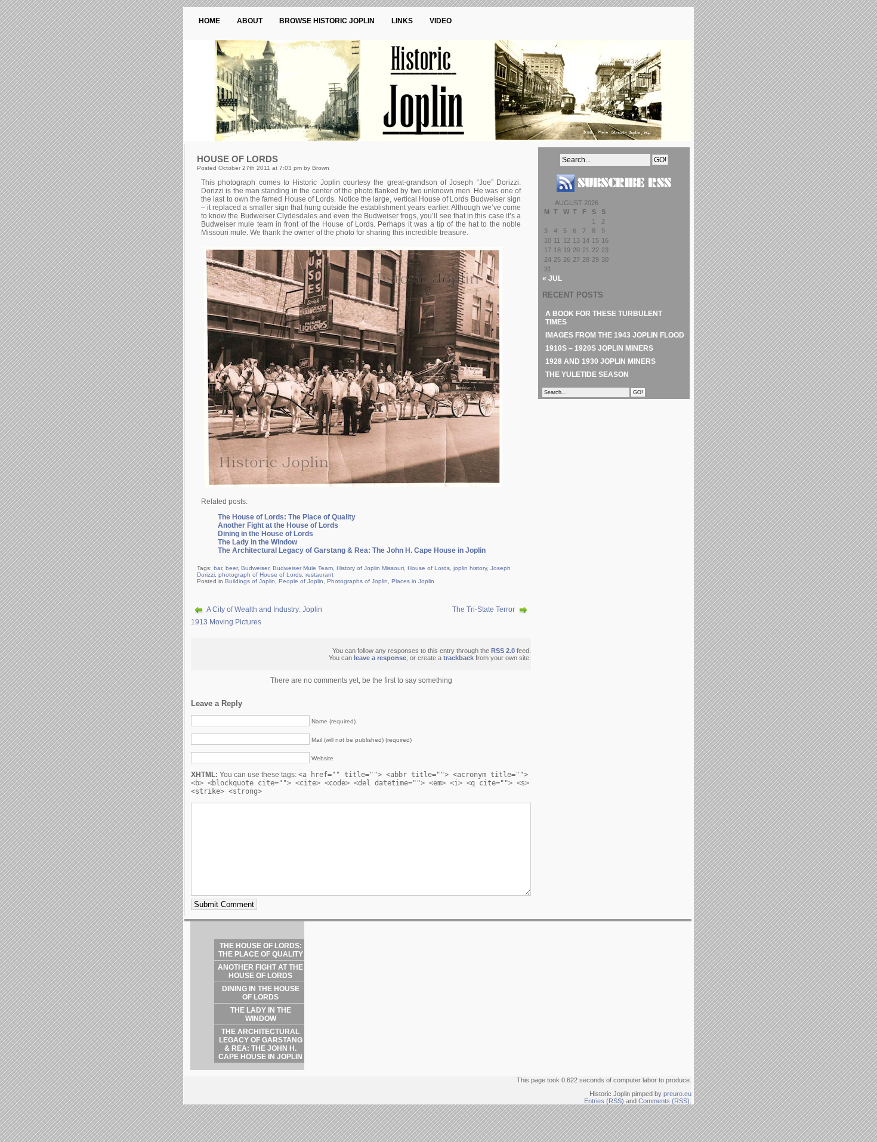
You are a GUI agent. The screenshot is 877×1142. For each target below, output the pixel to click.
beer (231, 568)
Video (441, 21)
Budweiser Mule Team (303, 568)
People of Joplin (301, 581)
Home (209, 21)
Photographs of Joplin (357, 581)
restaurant (319, 574)
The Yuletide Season (587, 374)
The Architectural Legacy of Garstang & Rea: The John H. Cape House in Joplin (352, 550)
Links (402, 21)
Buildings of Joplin (250, 581)
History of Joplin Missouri (370, 568)
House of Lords (428, 568)
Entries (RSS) (604, 1100)
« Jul (552, 278)
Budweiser (255, 568)
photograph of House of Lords (260, 574)
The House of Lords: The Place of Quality (287, 517)
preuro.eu (677, 1093)
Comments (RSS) (664, 1100)
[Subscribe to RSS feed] (614, 197)
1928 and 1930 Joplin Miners (600, 361)
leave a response (380, 657)
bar (218, 568)
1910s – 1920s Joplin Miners (599, 348)
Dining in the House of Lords (265, 534)
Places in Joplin (412, 581)
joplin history (470, 568)
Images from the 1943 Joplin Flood (614, 335)
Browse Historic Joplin (327, 21)
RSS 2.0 (503, 650)
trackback (458, 657)
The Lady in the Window (257, 542)
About (250, 21)
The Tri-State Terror (483, 609)
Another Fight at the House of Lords (278, 525)
